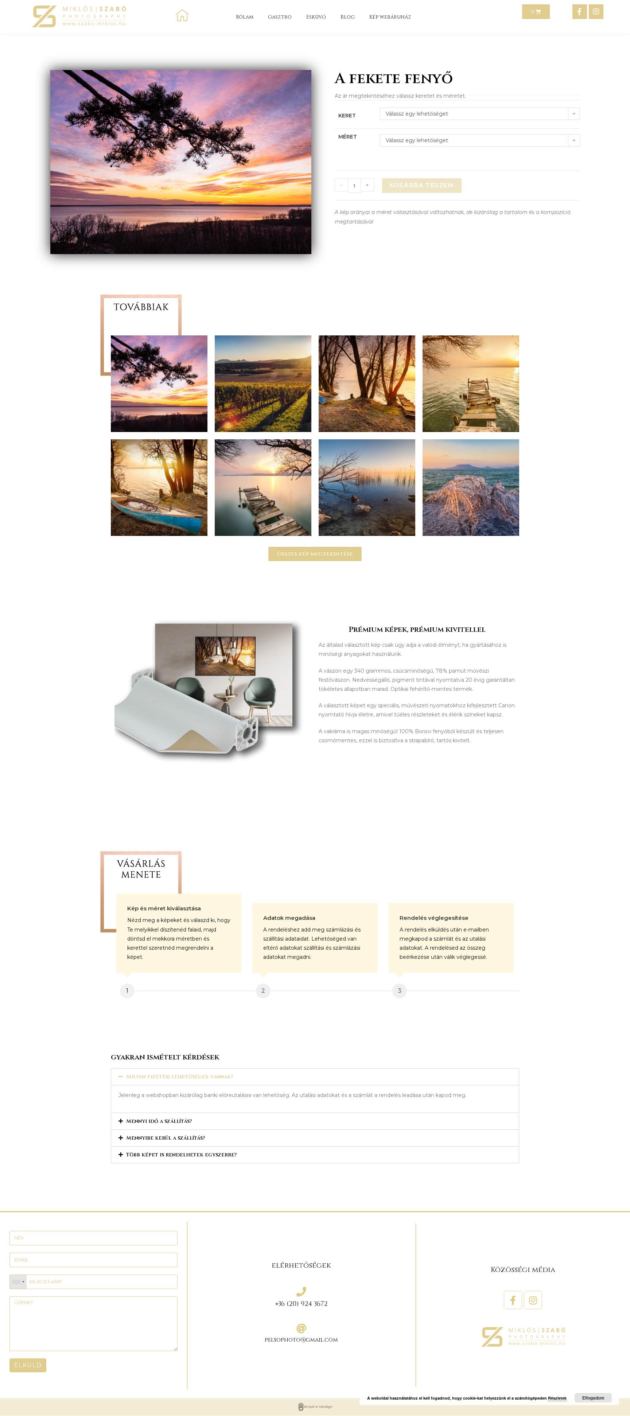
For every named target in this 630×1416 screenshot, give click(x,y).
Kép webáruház (390, 16)
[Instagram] (596, 11)
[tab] (315, 1077)
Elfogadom (593, 1397)
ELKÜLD (28, 1365)
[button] (315, 554)
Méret (347, 136)
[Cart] (536, 11)
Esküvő (316, 16)
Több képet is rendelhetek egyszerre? (181, 1154)
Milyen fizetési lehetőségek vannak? (179, 1076)
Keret (347, 115)
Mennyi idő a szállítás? (159, 1121)
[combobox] (18, 1282)
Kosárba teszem (421, 185)
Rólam (244, 16)
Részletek (557, 1398)
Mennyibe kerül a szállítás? (165, 1138)
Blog (348, 16)
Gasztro (280, 16)
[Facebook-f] (579, 11)
